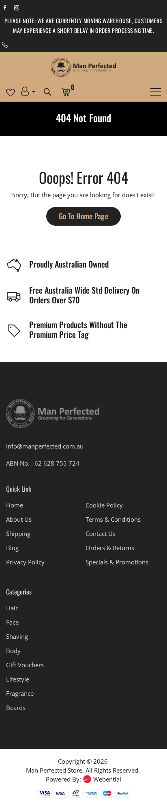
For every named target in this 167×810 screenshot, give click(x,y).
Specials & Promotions (117, 562)
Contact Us (101, 533)
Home (14, 505)
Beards (16, 707)
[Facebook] (5, 7)
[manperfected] (52, 417)
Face (12, 622)
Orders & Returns (110, 548)
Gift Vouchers (25, 665)
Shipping (18, 533)
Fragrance (20, 693)
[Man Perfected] (83, 67)
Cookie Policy (104, 505)
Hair (12, 608)
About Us (19, 519)
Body (13, 651)
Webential (107, 779)
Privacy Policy (25, 562)
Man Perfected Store (54, 770)
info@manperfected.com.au (45, 446)
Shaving (17, 636)
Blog (12, 548)
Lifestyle (17, 679)
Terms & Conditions (113, 519)
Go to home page (83, 216)
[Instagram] (16, 7)
